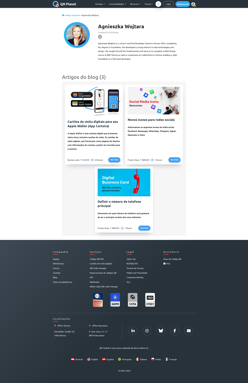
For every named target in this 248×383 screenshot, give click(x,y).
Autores (76, 15)
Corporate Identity (135, 277)
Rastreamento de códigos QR (103, 272)
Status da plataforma (62, 282)
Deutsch (79, 359)
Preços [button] (148, 4)
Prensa (56, 268)
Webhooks (94, 282)
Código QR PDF (97, 259)
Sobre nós (131, 259)
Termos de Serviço (135, 268)
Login (168, 4)
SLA (128, 282)
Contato (56, 272)
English (94, 359)
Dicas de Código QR (172, 259)
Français (173, 359)
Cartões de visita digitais (101, 263)
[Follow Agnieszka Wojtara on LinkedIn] (137, 37)
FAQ (167, 263)
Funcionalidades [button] (116, 4)
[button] (183, 4)
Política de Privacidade (137, 272)
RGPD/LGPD (132, 263)
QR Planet (68, 4)
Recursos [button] (134, 4)
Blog (68, 15)
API (91, 277)
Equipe (56, 259)
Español (110, 359)
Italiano (143, 359)
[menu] (193, 4)
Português (127, 359)
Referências (58, 263)
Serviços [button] (99, 4)
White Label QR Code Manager (104, 286)
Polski (158, 359)
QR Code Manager (98, 268)
